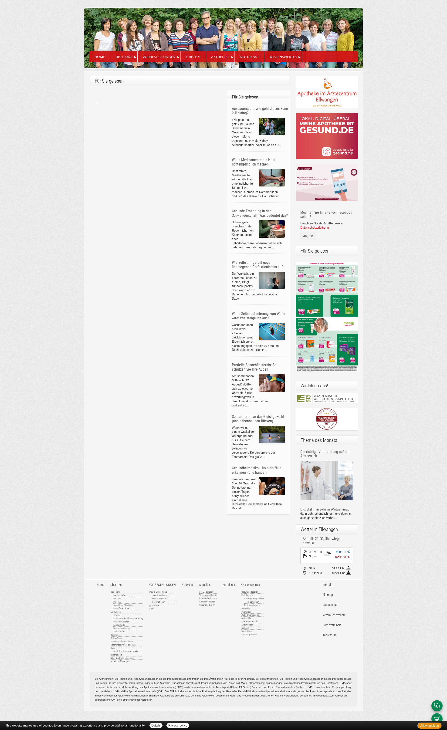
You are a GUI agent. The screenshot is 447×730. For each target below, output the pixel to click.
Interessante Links (249, 621)
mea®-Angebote (160, 598)
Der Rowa (115, 635)
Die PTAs (117, 598)
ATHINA (116, 615)
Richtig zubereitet (252, 605)
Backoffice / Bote (121, 608)
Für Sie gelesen (206, 592)
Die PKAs (117, 602)
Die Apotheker (119, 595)
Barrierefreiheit (331, 625)
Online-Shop (116, 638)
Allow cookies (429, 725)
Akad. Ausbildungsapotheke (125, 651)
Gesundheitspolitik (249, 592)
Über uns (123, 56)
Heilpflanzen (247, 595)
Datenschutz (330, 605)
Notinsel (245, 628)
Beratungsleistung (121, 628)
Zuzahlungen (247, 624)
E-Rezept (193, 56)
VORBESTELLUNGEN (159, 56)
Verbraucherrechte (333, 615)
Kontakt (327, 585)
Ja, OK (308, 235)
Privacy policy (177, 725)
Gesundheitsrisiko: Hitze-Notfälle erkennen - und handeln (256, 470)
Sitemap (327, 595)
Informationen (158, 602)
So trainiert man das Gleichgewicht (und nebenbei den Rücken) (258, 418)
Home (100, 56)
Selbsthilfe (246, 618)
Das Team (115, 592)
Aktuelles (220, 56)
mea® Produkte (159, 595)
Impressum (329, 635)
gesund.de (154, 605)
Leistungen (116, 612)
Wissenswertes (283, 56)
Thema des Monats (208, 595)
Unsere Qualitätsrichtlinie (122, 641)
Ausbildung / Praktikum (123, 605)
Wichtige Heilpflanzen (254, 598)
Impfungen (246, 612)
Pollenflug (246, 608)
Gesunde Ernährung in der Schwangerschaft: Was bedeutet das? (260, 213)
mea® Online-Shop (158, 592)
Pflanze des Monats (208, 598)
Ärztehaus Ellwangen (120, 661)
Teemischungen (251, 602)
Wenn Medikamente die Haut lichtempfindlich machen (253, 162)
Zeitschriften (119, 631)
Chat (151, 608)
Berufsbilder (246, 631)
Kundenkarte (119, 625)
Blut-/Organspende (250, 615)
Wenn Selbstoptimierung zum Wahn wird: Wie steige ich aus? (258, 315)
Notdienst (249, 56)
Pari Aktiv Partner (121, 621)
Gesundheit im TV (207, 605)
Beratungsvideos (249, 634)
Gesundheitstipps (207, 601)
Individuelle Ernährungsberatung (128, 618)
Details (156, 725)
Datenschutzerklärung (314, 227)
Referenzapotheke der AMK (123, 644)
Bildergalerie (116, 654)
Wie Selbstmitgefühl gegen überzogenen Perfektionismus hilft (258, 264)
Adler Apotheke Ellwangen (122, 658)
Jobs (113, 648)
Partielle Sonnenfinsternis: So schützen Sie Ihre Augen (254, 367)
